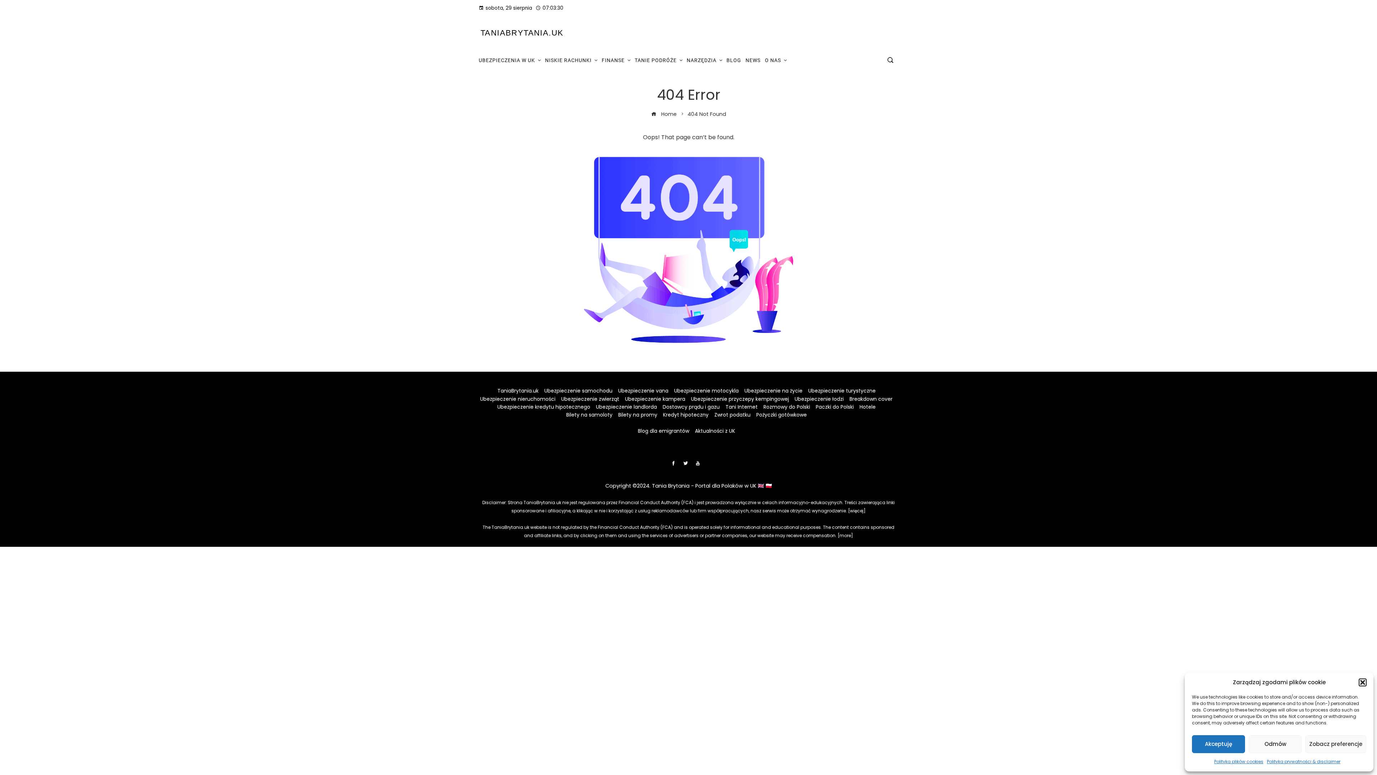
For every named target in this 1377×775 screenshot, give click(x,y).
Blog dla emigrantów (663, 431)
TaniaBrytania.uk (522, 32)
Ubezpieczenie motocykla (706, 390)
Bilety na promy (637, 414)
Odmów (1275, 744)
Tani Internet (741, 406)
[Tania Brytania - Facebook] (673, 463)
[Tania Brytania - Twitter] (685, 463)
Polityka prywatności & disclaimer (1303, 761)
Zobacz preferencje (1335, 744)
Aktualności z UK (715, 431)
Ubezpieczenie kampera (655, 399)
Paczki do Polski (835, 406)
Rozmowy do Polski (786, 406)
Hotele (868, 406)
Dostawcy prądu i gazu (691, 406)
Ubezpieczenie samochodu (578, 390)
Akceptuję (1218, 744)
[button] (1362, 682)
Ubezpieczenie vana (643, 390)
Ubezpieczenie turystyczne (842, 390)
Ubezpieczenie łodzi (819, 399)
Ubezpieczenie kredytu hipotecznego (543, 406)
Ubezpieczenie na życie (773, 390)
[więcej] (857, 511)
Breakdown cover (871, 399)
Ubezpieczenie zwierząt (590, 399)
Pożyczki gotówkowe (781, 414)
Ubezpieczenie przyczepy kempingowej (740, 399)
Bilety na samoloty (589, 414)
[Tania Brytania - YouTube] (697, 463)
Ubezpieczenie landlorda (626, 406)
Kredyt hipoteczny (686, 414)
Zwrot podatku (732, 414)
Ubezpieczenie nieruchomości (517, 399)
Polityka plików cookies (1238, 761)
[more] (845, 535)
